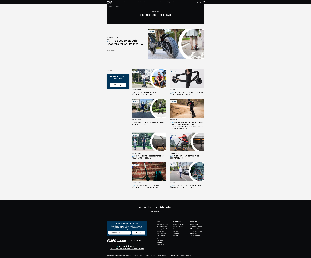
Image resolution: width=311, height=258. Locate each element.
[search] (197, 2)
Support (179, 2)
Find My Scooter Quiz (196, 231)
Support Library (194, 224)
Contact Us (176, 235)
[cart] (203, 2)
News (117, 6)
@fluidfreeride (155, 211)
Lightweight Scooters (162, 228)
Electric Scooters (129, 2)
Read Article (111, 50)
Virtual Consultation (195, 228)
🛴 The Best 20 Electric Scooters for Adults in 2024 (125, 42)
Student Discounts (195, 235)
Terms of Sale (162, 255)
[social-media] (131, 240)
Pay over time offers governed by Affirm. (180, 255)
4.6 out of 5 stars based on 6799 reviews (127, 249)
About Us (175, 231)
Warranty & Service (178, 224)
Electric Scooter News (196, 226)
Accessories (160, 240)
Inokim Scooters (161, 244)
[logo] (109, 2)
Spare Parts (160, 242)
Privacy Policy (138, 255)
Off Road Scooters (162, 226)
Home (110, 6)
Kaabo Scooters (161, 233)
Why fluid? (170, 2)
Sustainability (177, 233)
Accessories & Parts (158, 2)
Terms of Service (150, 255)
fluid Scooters (160, 231)
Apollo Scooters (161, 238)
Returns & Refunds (178, 226)
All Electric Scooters (162, 224)
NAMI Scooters (161, 235)
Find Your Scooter (143, 2)
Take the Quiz (118, 85)
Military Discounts (195, 233)
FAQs (174, 228)
